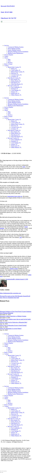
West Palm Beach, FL (17, 84)
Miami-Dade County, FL (14, 67)
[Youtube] (12, 466)
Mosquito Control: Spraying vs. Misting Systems (13, 316)
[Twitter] (7, 466)
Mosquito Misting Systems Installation (18, 51)
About (6, 58)
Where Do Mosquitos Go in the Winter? (11, 328)
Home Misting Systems (14, 48)
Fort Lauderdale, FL (16, 87)
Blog (9, 59)
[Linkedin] (21, 466)
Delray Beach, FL (16, 81)
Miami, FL (14, 68)
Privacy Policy (5, 443)
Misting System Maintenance (15, 53)
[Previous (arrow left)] (0, 472)
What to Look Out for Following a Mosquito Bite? (13, 322)
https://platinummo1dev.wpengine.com (10, 293)
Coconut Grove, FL (16, 75)
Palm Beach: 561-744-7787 (8, 18)
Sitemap (12, 443)
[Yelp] (17, 466)
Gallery (6, 56)
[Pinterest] (26, 466)
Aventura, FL (14, 76)
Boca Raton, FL (15, 79)
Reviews (10, 62)
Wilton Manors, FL (16, 95)
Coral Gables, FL (15, 70)
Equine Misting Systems (14, 50)
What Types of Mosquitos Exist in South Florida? (13, 325)
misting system (14, 268)
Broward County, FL (13, 85)
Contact (6, 65)
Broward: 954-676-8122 (8, 6)
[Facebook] (3, 466)
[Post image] (4, 310)
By (16, 279)
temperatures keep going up (14, 196)
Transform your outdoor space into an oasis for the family (15, 319)
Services (6, 45)
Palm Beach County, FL (14, 78)
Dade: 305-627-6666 (6, 12)
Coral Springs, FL (16, 90)
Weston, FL (14, 92)
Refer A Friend (8, 64)
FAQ (9, 61)
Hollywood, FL (15, 93)
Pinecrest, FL (14, 73)
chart (23, 166)
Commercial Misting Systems (15, 47)
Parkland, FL (14, 89)
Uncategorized (9, 279)
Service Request (8, 55)
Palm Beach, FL (15, 82)
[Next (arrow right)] (2, 472)
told (21, 237)
